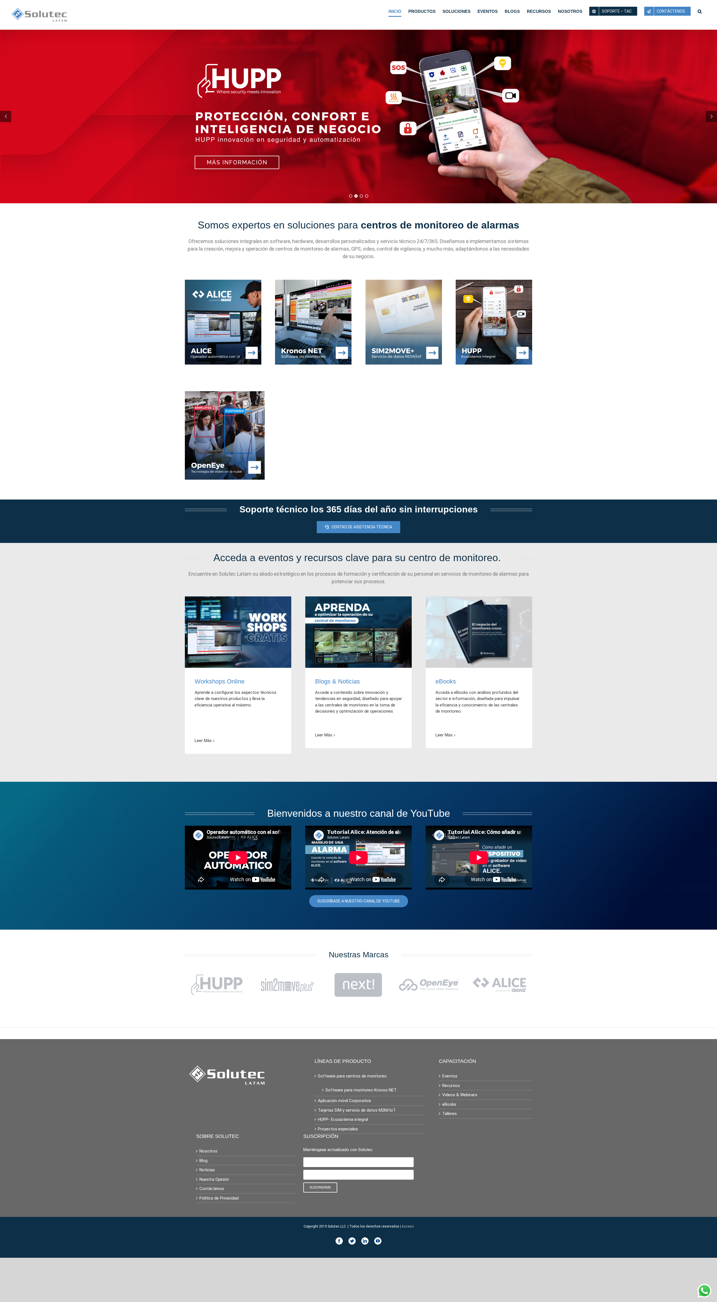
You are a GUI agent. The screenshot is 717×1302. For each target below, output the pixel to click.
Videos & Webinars (459, 1094)
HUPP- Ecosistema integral (343, 1119)
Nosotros (208, 1151)
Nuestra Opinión (214, 1179)
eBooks (449, 1104)
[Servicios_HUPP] (494, 282)
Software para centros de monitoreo (352, 1076)
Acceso (408, 1226)
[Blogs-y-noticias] (358, 599)
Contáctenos (211, 1188)
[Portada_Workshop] (238, 599)
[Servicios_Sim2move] (404, 282)
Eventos (449, 1076)
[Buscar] (700, 11)
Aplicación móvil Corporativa (344, 1100)
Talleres (449, 1113)
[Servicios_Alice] (223, 282)
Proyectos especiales (338, 1128)
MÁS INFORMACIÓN (237, 162)
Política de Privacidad (219, 1198)
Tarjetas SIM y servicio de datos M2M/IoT (357, 1110)
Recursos (451, 1085)
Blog (203, 1160)
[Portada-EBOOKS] (479, 599)
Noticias (207, 1169)
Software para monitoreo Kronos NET (361, 1090)
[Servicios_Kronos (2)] (313, 282)
